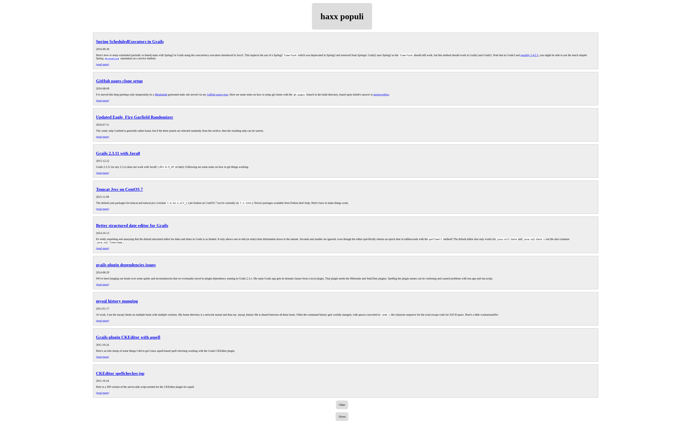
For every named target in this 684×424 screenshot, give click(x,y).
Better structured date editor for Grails (132, 225)
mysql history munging (117, 301)
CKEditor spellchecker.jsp (120, 373)
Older (342, 404)
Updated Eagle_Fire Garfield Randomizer (134, 117)
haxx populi (342, 16)
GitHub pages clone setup (119, 81)
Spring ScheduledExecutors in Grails (130, 41)
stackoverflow (381, 94)
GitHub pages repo (217, 94)
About (342, 416)
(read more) (102, 64)
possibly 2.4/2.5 (529, 55)
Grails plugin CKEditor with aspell (128, 337)
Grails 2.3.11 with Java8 (118, 153)
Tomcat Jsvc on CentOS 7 (119, 189)
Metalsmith (161, 94)
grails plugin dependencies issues (126, 265)
